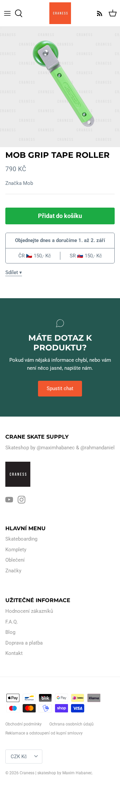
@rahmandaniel (97, 448)
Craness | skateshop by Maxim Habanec (56, 773)
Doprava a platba (24, 643)
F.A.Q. (11, 622)
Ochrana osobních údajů (71, 724)
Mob (28, 183)
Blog (10, 632)
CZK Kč (19, 757)
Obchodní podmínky (23, 724)
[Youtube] (9, 499)
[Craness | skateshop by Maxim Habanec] (60, 13)
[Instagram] (21, 499)
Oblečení (15, 560)
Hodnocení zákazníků (29, 611)
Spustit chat (60, 388)
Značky (13, 571)
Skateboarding (21, 539)
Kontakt (14, 653)
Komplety (15, 550)
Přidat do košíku (60, 215)
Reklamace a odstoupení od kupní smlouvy (44, 733)
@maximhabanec (56, 448)
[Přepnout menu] (7, 13)
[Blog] (98, 13)
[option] (60, 87)
